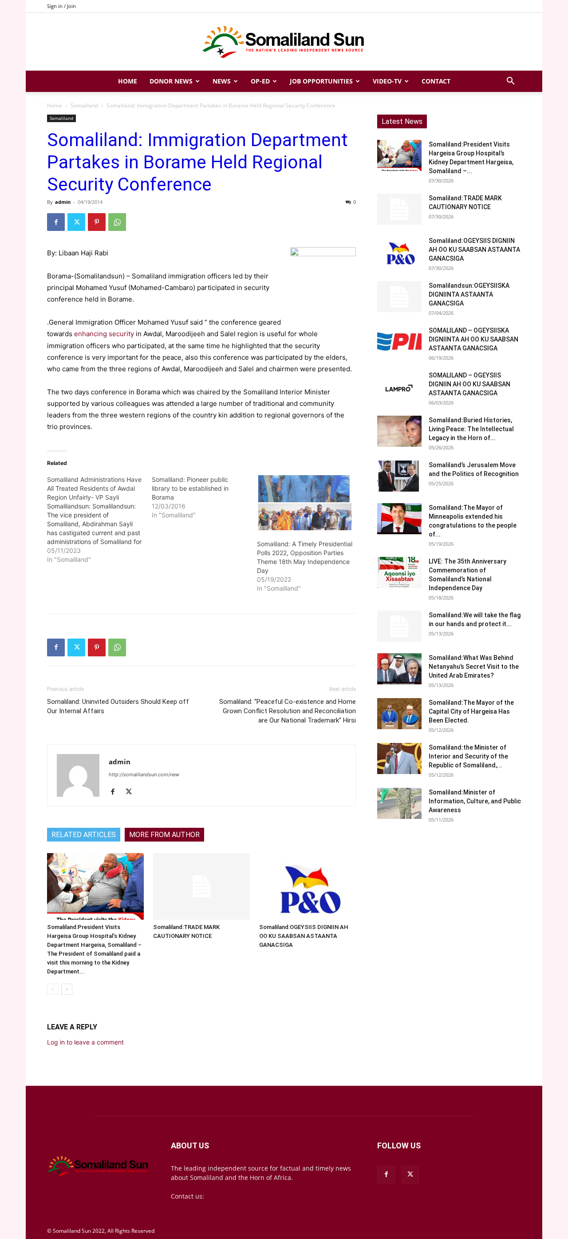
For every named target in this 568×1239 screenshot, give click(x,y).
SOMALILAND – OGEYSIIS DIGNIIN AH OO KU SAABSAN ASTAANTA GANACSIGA (469, 384)
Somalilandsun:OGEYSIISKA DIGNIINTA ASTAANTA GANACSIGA (469, 294)
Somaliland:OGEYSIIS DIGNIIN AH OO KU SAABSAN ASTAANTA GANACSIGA (303, 936)
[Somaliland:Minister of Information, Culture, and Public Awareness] (399, 803)
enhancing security (103, 334)
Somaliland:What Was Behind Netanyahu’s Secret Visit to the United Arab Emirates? (474, 666)
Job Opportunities (321, 81)
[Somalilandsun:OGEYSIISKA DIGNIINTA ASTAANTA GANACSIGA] (399, 296)
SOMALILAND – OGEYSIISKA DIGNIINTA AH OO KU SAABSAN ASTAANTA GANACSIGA (473, 339)
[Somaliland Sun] (284, 42)
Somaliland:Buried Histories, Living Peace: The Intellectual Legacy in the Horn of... (471, 429)
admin (63, 202)
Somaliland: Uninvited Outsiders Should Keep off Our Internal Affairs (118, 706)
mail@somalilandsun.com (244, 1196)
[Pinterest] (97, 222)
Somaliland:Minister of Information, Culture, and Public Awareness (475, 801)
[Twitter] (76, 222)
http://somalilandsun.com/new (144, 774)
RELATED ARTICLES (83, 834)
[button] (510, 82)
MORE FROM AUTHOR (164, 834)
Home (127, 81)
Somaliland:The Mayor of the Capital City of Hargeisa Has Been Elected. (471, 711)
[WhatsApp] (117, 222)
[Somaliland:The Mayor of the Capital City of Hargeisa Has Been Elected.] (399, 713)
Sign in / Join (61, 6)
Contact (436, 81)
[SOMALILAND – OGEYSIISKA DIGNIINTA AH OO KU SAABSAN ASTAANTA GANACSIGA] (399, 341)
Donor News (171, 81)
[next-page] (66, 989)
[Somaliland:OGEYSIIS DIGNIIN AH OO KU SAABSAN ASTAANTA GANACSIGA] (307, 886)
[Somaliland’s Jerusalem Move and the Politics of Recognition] (399, 476)
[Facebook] (56, 222)
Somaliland (84, 105)
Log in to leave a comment (85, 1042)
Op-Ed (260, 81)
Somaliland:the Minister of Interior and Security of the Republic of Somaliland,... (468, 756)
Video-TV (387, 81)
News (222, 81)
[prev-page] (52, 989)
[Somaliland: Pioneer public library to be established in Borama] (204, 497)
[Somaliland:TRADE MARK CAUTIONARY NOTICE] (201, 886)
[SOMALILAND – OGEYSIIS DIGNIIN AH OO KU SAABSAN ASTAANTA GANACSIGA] (399, 386)
